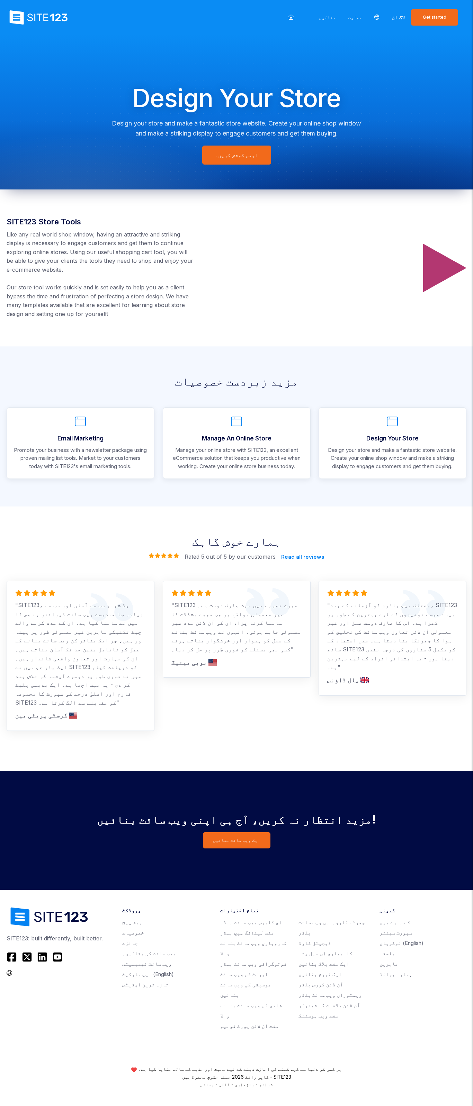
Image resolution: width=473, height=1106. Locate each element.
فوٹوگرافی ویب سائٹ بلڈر (253, 963)
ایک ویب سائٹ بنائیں (236, 840)
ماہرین (389, 963)
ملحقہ (387, 953)
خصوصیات (133, 932)
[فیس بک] (13, 957)
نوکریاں (401, 943)
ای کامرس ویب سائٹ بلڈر (251, 922)
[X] (27, 957)
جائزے (130, 943)
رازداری (244, 1084)
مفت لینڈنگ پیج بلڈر (247, 932)
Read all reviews (302, 557)
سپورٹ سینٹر (396, 932)
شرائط (266, 1084)
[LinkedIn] (42, 957)
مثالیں (327, 17)
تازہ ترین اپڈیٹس (145, 984)
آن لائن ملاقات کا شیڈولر (329, 1005)
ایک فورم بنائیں (320, 974)
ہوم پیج (132, 922)
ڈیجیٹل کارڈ (314, 943)
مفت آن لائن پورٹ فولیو (249, 1026)
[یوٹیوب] (57, 957)
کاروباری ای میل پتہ (325, 953)
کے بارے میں (395, 922)
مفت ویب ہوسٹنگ (318, 1015)
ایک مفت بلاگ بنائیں (323, 963)
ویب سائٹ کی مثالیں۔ (149, 953)
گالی (224, 1084)
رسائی (207, 1084)
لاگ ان (398, 17)
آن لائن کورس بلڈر (320, 984)
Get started (434, 17)
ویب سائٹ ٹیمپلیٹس (147, 963)
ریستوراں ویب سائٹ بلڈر (330, 995)
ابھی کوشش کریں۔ (236, 155)
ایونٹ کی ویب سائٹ (244, 974)
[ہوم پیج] (291, 17)
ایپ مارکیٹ (148, 974)
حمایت (355, 17)
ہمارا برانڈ (396, 974)
